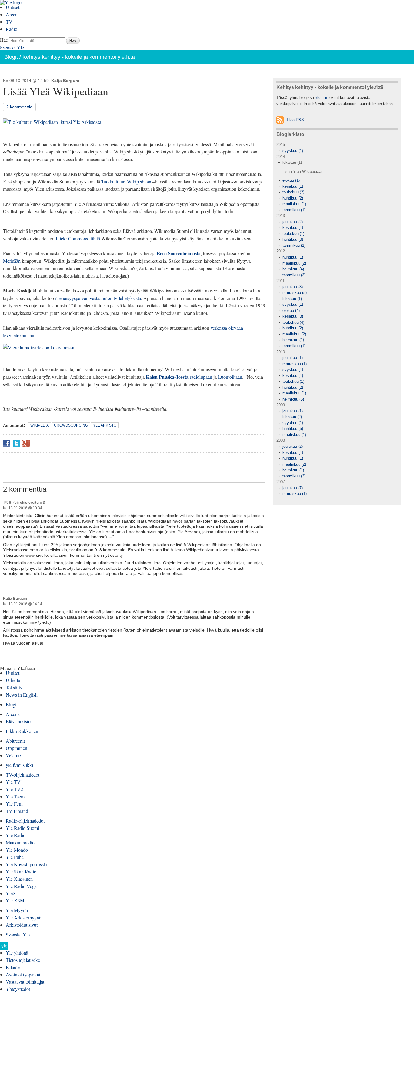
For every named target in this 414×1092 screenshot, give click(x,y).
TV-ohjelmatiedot (22, 774)
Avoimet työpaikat (23, 974)
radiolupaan (201, 377)
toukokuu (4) (293, 322)
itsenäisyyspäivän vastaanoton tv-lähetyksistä (98, 298)
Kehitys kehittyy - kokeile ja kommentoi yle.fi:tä (78, 57)
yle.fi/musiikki (19, 765)
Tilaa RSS (295, 119)
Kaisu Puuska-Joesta (167, 376)
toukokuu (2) (293, 192)
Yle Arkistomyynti (24, 917)
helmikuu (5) (293, 399)
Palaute (13, 967)
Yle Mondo (17, 849)
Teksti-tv (14, 687)
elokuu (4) (291, 310)
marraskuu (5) (294, 292)
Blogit (11, 57)
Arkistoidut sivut (22, 925)
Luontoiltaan (230, 377)
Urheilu (13, 680)
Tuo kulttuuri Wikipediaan (126, 181)
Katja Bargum (65, 80)
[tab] (336, 151)
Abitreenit (15, 740)
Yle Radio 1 (17, 835)
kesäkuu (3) (292, 316)
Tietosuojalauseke (23, 960)
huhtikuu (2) (292, 198)
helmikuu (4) (293, 269)
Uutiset (12, 7)
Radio (11, 29)
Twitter (16, 443)
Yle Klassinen (19, 879)
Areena (13, 14)
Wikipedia (39, 425)
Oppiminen (16, 748)
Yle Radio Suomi (22, 828)
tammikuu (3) (293, 275)
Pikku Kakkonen (22, 731)
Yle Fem (14, 803)
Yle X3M (15, 900)
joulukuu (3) (292, 287)
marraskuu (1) (294, 363)
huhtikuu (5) (292, 428)
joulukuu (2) (292, 221)
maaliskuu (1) (294, 204)
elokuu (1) (291, 180)
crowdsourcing (71, 425)
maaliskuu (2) (294, 263)
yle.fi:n (321, 97)
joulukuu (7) (292, 488)
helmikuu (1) (293, 340)
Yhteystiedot (18, 989)
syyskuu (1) (292, 150)
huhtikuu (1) (292, 257)
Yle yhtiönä (17, 952)
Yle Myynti (17, 910)
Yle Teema (16, 796)
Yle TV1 (14, 782)
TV (9, 21)
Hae (4, 40)
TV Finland (17, 811)
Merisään (12, 261)
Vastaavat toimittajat (25, 981)
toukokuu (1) (293, 233)
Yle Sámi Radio (21, 871)
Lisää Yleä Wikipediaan (302, 171)
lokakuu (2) (292, 416)
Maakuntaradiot (21, 842)
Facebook (6, 443)
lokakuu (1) (292, 162)
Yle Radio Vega (21, 886)
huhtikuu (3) (292, 239)
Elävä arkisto (18, 721)
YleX (11, 893)
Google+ (26, 443)
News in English (22, 694)
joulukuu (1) (292, 357)
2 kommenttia (19, 106)
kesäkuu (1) (292, 186)
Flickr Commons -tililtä (78, 238)
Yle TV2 (14, 789)
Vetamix (14, 755)
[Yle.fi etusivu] (4, 948)
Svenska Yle (12, 47)
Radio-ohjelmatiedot (25, 820)
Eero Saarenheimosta (179, 253)
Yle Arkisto (104, 425)
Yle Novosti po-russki (26, 864)
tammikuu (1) (293, 210)
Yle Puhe (15, 857)
